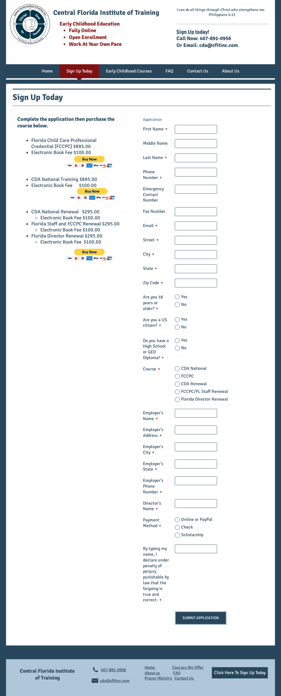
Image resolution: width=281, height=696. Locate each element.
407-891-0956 (113, 670)
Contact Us (185, 678)
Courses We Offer (188, 667)
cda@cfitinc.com (218, 45)
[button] (89, 161)
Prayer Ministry (158, 678)
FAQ (177, 672)
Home (150, 667)
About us (152, 672)
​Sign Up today (192, 32)
